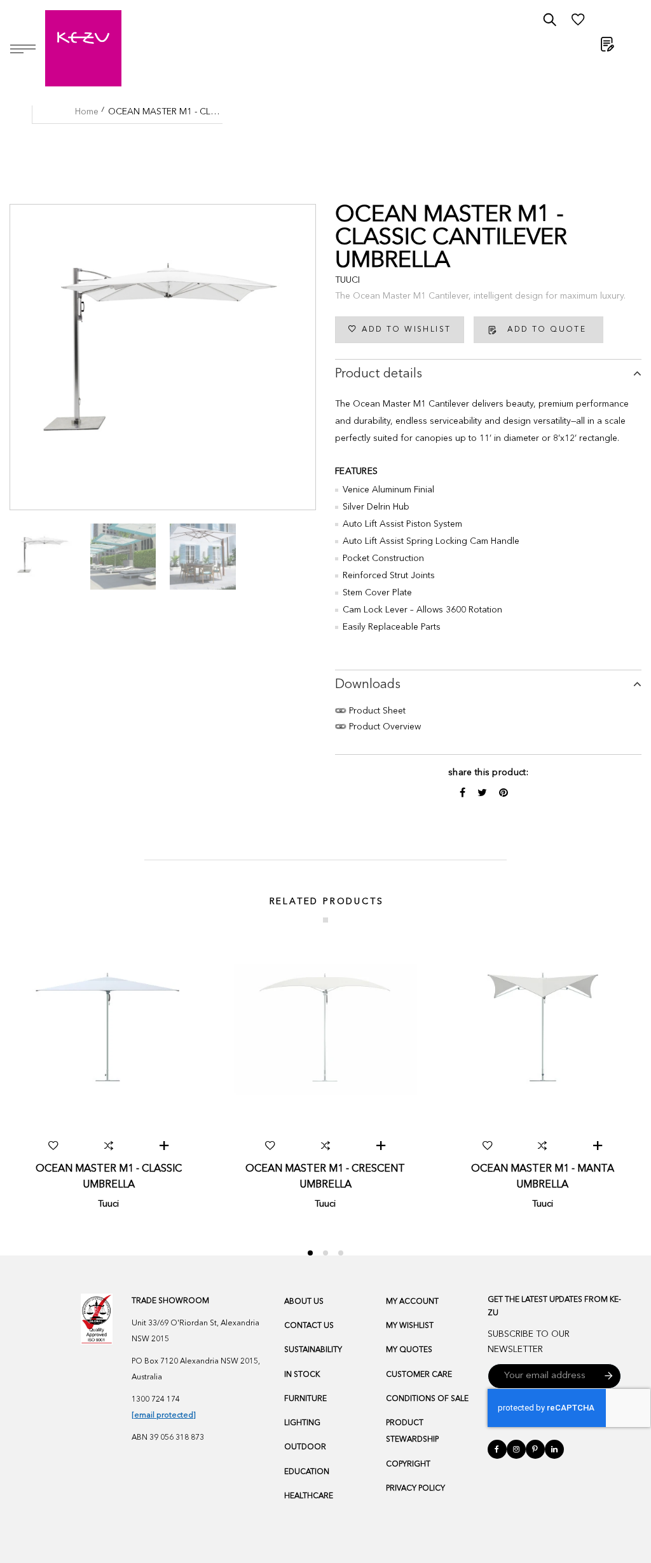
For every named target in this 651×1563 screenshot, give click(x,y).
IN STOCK (302, 1375)
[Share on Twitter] (483, 793)
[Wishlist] (578, 22)
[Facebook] (497, 1449)
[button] (53, 1145)
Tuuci (347, 280)
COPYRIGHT (408, 1464)
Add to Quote (546, 330)
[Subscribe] (608, 1376)
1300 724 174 (156, 1400)
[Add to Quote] (164, 1145)
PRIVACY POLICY (415, 1488)
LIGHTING (302, 1423)
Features (356, 471)
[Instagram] (516, 1449)
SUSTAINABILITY (313, 1350)
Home (87, 111)
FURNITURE (305, 1399)
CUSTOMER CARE (419, 1375)
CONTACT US (309, 1326)
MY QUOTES (409, 1350)
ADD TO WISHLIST (406, 330)
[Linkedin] (554, 1449)
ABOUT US (304, 1302)
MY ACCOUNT (412, 1302)
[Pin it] (503, 793)
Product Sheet (376, 711)
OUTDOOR (305, 1447)
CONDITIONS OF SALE (427, 1399)
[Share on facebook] (464, 793)
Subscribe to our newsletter (529, 1342)
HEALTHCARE (308, 1496)
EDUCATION (306, 1472)
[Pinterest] (535, 1449)
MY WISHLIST (410, 1326)
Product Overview (383, 726)
